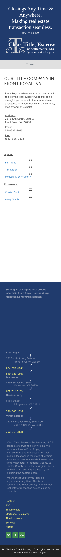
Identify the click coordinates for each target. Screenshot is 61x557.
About (9, 526)
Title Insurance (14, 518)
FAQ (8, 505)
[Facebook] (15, 535)
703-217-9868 (14, 431)
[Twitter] (8, 535)
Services (10, 522)
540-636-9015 (14, 373)
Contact (10, 501)
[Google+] (22, 535)
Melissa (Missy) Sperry (18, 176)
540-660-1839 (14, 411)
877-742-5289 (14, 367)
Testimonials (13, 509)
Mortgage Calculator (17, 514)
